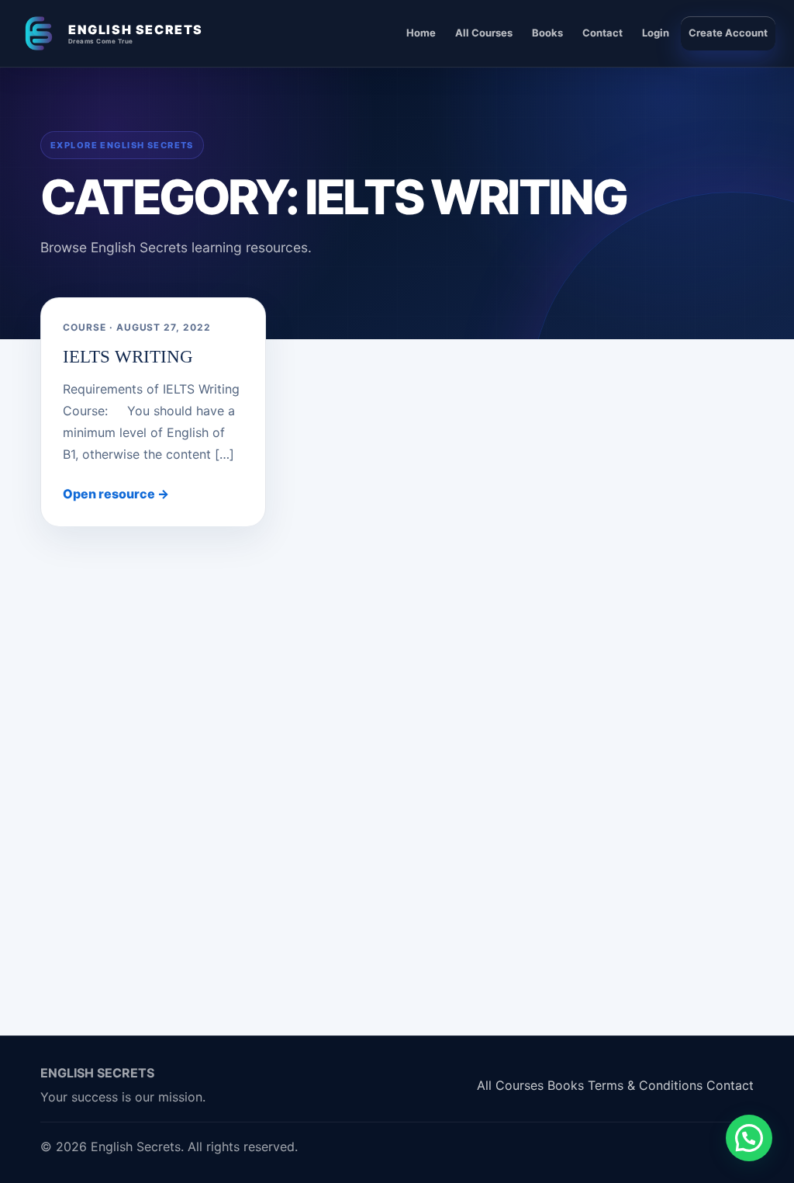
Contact (602, 32)
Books (547, 32)
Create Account (728, 32)
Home (421, 32)
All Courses (484, 32)
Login (655, 32)
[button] (749, 1138)
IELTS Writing (128, 356)
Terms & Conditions (645, 1085)
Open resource (116, 493)
